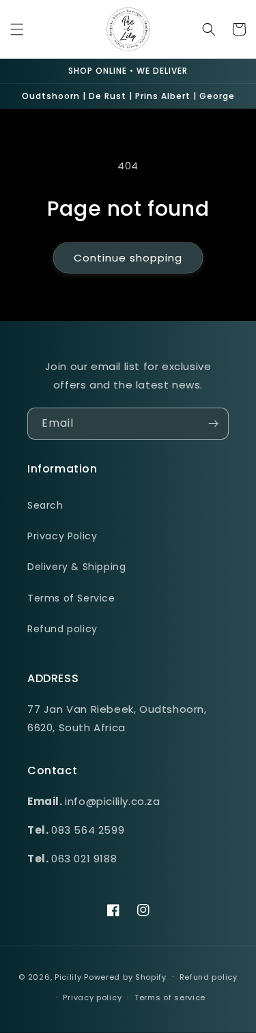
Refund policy (62, 629)
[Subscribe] (213, 424)
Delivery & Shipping (76, 567)
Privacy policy (92, 997)
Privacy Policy (62, 536)
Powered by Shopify (125, 976)
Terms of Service (71, 598)
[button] (17, 29)
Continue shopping (128, 258)
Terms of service (169, 997)
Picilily (68, 976)
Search (45, 505)
